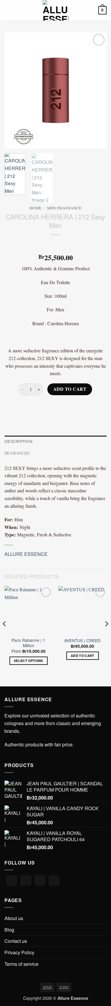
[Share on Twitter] (50, 406)
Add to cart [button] (82, 655)
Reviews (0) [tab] (17, 453)
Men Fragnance (64, 208)
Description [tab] (18, 441)
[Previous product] (60, 244)
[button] (8, 10)
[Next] (97, 90)
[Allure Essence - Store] (55, 10)
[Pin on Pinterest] (71, 406)
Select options (28, 660)
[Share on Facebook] (39, 406)
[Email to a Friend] (61, 406)
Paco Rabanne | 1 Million (28, 643)
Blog (9, 929)
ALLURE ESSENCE (26, 554)
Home (35, 208)
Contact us (15, 940)
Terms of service (21, 964)
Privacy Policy (19, 952)
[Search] (18, 10)
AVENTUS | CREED (82, 640)
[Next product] (50, 244)
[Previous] (14, 90)
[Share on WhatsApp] (29, 406)
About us (13, 918)
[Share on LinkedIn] (82, 406)
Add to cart (69, 389)
